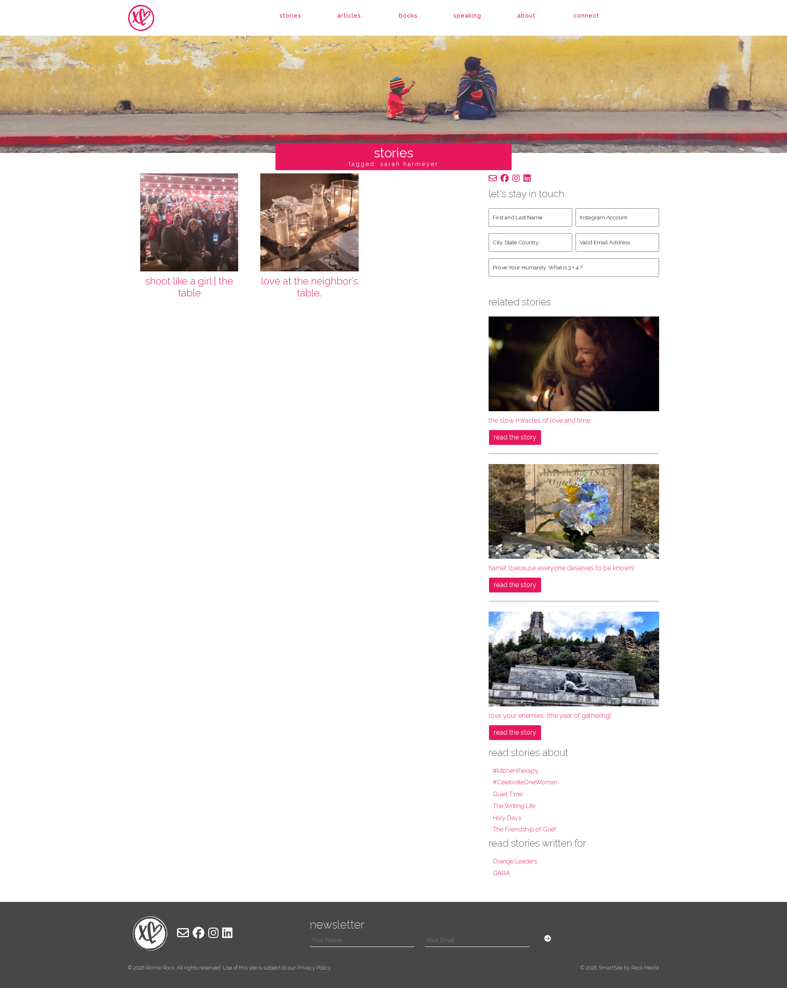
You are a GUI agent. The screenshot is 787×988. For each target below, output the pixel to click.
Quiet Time (508, 794)
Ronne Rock (160, 968)
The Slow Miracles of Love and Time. (540, 420)
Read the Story (515, 437)
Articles (349, 15)
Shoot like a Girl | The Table (189, 287)
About (526, 15)
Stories (290, 15)
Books (408, 15)
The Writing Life (514, 806)
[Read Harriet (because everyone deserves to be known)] (574, 510)
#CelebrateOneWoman (525, 782)
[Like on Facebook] (504, 178)
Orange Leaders (515, 861)
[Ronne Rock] (150, 18)
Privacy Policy (314, 968)
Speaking (467, 15)
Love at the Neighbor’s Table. (309, 287)
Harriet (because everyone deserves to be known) (562, 568)
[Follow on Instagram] (516, 178)
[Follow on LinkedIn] (527, 178)
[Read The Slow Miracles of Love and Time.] (574, 363)
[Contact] (493, 178)
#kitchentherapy (515, 770)
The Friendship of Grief (524, 829)
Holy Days (507, 818)
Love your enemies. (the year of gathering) (550, 715)
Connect (586, 15)
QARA (501, 873)
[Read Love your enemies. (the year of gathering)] (574, 658)
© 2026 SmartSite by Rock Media (619, 968)
